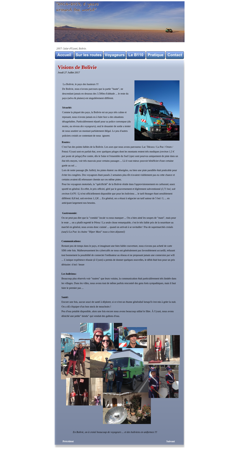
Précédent (68, 441)
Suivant (170, 441)
